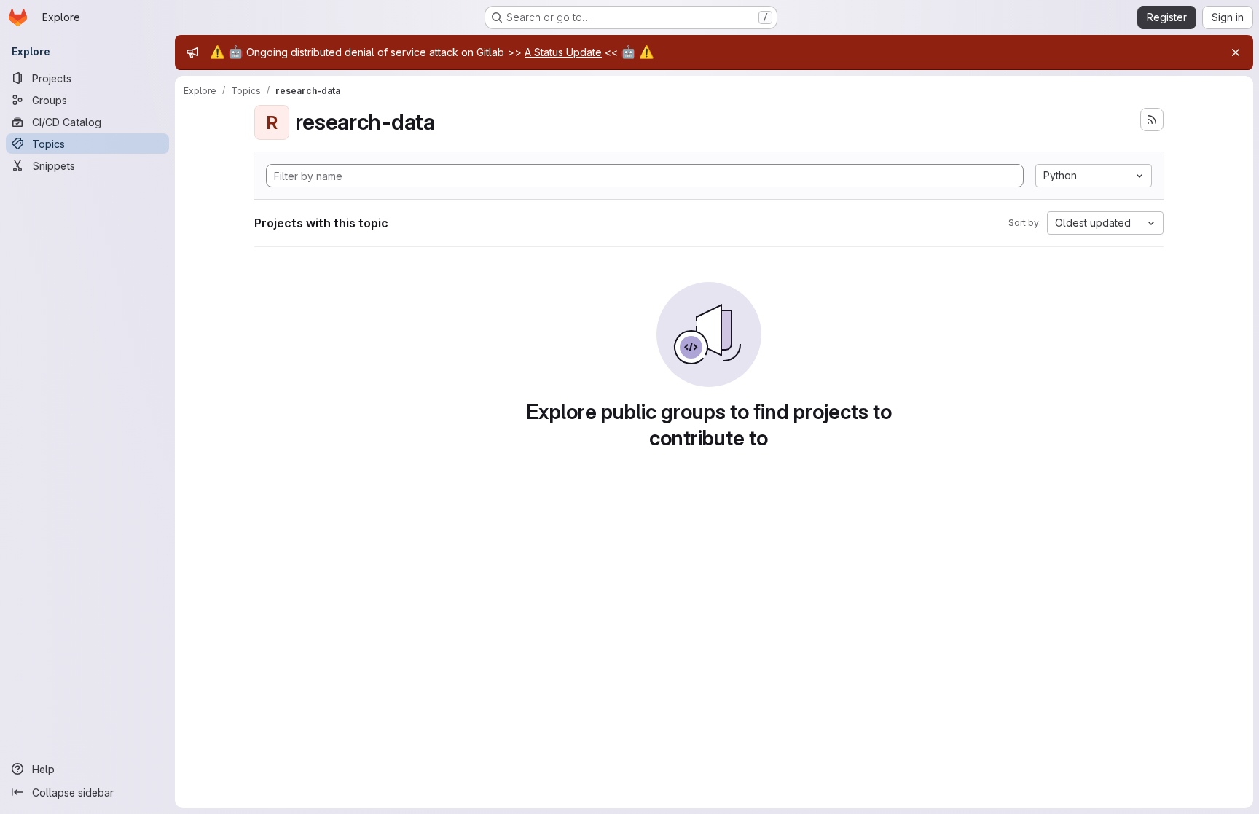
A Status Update (563, 52)
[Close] (1235, 52)
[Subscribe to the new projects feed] (1152, 119)
